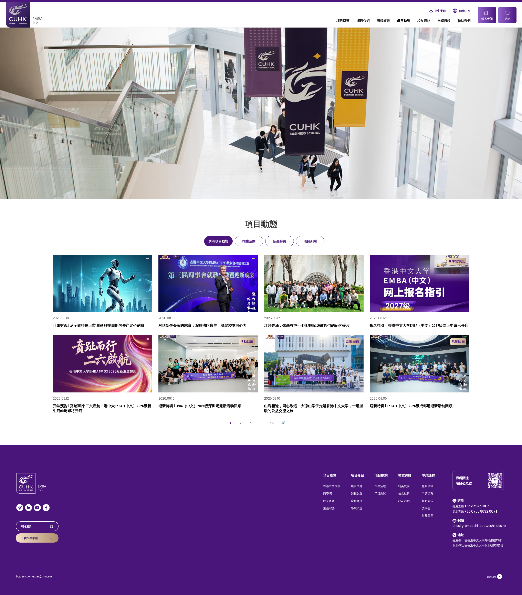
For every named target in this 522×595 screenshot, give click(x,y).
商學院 (327, 493)
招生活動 (248, 241)
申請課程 (443, 21)
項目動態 (403, 21)
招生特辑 (279, 241)
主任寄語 (329, 508)
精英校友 (404, 486)
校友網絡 (423, 21)
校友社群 (404, 493)
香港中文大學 (331, 486)
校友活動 (404, 501)
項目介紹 (363, 21)
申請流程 (427, 493)
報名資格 (427, 486)
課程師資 (383, 21)
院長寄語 (329, 501)
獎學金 (426, 508)
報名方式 (427, 501)
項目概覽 (342, 21)
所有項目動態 (218, 241)
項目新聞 (310, 241)
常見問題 (427, 515)
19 (272, 423)
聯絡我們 (464, 21)
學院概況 (356, 508)
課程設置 (356, 493)
